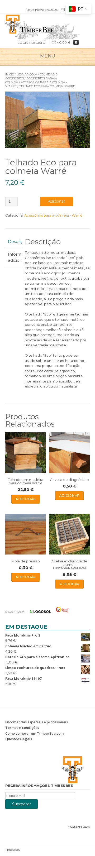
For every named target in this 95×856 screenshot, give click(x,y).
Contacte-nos (79, 827)
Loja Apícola (27, 74)
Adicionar (56, 201)
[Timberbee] (47, 23)
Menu (47, 56)
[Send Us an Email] (62, 9)
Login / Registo (31, 43)
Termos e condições (22, 727)
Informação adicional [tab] (14, 257)
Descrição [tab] (14, 241)
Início (9, 74)
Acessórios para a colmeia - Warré (53, 215)
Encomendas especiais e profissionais (36, 722)
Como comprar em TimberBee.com (34, 733)
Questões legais (18, 739)
